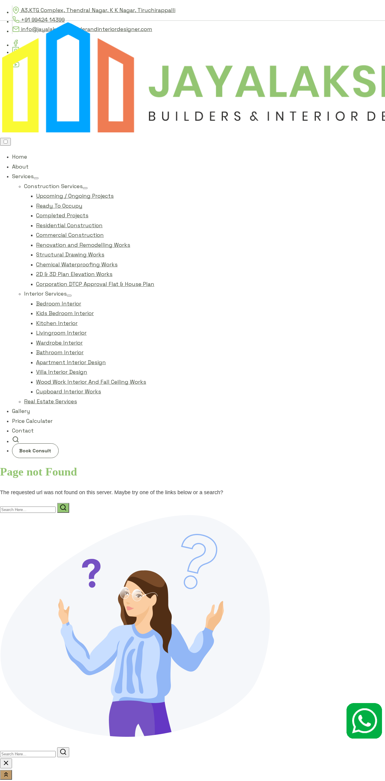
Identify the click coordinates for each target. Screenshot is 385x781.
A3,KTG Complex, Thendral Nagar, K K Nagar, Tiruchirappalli (97, 10)
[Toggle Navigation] (5, 142)
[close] (6, 763)
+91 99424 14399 (42, 19)
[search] (15, 441)
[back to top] (6, 775)
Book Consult (35, 451)
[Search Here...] (28, 509)
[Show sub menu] (36, 178)
